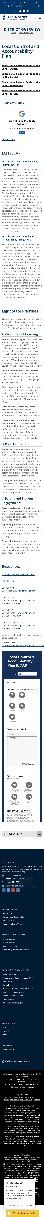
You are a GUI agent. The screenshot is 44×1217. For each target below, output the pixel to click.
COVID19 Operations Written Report (18, 574)
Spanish (31, 590)
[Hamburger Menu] (39, 17)
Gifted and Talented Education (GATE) (18, 988)
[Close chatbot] (34, 1179)
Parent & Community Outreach (15, 992)
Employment (28, 3)
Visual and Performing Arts (13, 1003)
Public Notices (9, 1049)
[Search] (33, 17)
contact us (30, 1087)
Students (6, 1031)
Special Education (10, 999)
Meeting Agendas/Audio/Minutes (16, 950)
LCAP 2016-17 (8, 610)
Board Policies (9, 942)
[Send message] (31, 1205)
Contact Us (18, 3)
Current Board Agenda (12, 946)
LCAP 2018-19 (8, 587)
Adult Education (9, 974)
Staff (5, 1035)
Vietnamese (7, 603)
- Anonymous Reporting (22, 1061)
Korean (17, 603)
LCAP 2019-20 (8, 581)
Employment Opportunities (14, 917)
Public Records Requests (13, 996)
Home (13, 33)
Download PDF (8, 139)
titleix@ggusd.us (20, 1173)
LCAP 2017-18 (8, 597)
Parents (6, 1027)
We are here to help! (24, 1213)
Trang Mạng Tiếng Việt (12, 6)
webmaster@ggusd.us (14, 886)
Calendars (7, 3)
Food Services (8, 981)
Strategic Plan (8, 920)
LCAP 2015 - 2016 (10, 622)
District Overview (26, 33)
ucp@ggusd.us (8, 1166)
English (22, 590)
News (38, 3)
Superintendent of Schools (13, 924)
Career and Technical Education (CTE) (18, 978)
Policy (14, 1097)
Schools (6, 985)
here (31, 1143)
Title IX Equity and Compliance (21, 1100)
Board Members (9, 939)
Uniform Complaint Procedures (27, 1101)
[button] (16, 11)
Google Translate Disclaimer (18, 1079)
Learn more (7, 635)
